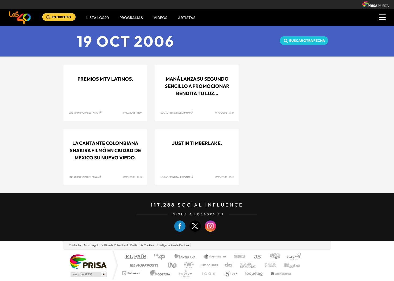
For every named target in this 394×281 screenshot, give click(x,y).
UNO (173, 265)
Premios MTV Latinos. (105, 79)
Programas (131, 17)
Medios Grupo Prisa (88, 274)
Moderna (159, 273)
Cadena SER (238, 257)
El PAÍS (136, 257)
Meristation (280, 273)
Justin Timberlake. (197, 143)
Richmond (132, 273)
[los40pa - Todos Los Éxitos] (20, 17)
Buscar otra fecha (307, 40)
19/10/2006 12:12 (224, 176)
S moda (231, 273)
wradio (188, 265)
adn (272, 257)
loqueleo (254, 273)
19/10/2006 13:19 (132, 112)
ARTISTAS (186, 17)
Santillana (186, 257)
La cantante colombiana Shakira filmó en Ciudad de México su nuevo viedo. (105, 150)
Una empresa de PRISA (88, 261)
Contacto (75, 245)
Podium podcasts (185, 273)
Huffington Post (143, 265)
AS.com (255, 257)
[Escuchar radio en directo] (48, 17)
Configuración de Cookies (173, 245)
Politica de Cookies (142, 245)
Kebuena (288, 265)
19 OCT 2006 (126, 41)
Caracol (292, 257)
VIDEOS (160, 17)
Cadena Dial (229, 265)
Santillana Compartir (215, 257)
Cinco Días (208, 265)
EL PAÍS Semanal (248, 265)
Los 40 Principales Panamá (85, 112)
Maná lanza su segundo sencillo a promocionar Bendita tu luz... (197, 86)
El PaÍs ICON (208, 273)
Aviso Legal (90, 245)
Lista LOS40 (97, 17)
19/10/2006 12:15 (132, 176)
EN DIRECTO (61, 17)
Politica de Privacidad (114, 245)
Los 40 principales (161, 257)
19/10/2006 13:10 (224, 112)
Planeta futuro (268, 265)
